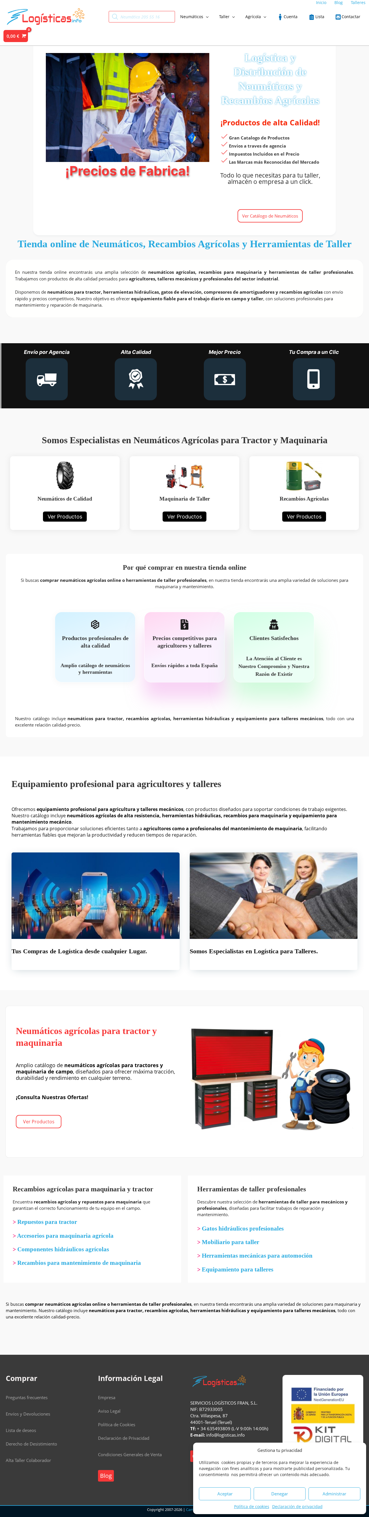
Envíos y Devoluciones (28, 1414)
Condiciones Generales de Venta (130, 1454)
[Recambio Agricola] (304, 493)
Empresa (106, 1397)
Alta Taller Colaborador (28, 1460)
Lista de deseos (21, 1430)
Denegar (279, 1494)
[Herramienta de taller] (184, 493)
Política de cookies (251, 1506)
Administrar (334, 1494)
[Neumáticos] (65, 493)
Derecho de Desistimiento (31, 1444)
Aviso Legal (109, 1411)
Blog (106, 1476)
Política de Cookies (116, 1424)
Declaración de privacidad (297, 1506)
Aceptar (225, 1494)
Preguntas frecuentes (27, 1397)
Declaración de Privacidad (123, 1438)
